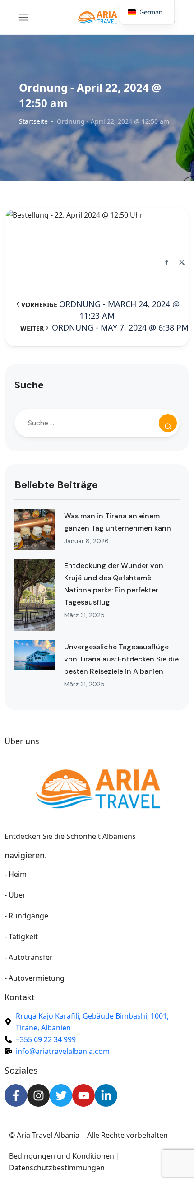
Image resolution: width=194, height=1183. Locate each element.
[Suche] (168, 423)
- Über (15, 895)
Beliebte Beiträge (56, 484)
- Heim (16, 874)
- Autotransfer (29, 957)
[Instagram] (38, 1095)
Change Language (97, 131)
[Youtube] (83, 1095)
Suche (29, 384)
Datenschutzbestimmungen (57, 1168)
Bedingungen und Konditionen (61, 1156)
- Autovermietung (35, 978)
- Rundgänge (26, 916)
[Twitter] (61, 1095)
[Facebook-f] (16, 1095)
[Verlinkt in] (106, 1095)
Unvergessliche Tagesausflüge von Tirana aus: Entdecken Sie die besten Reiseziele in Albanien (121, 659)
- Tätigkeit (21, 936)
